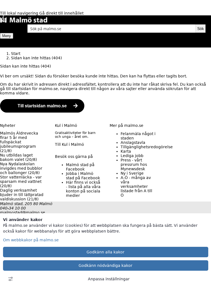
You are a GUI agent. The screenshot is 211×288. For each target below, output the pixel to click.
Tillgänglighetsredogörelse (147, 147)
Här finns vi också (83, 189)
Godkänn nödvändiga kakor (105, 265)
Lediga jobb (132, 155)
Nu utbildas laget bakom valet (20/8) (18, 157)
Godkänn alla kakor (105, 252)
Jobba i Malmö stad (83, 175)
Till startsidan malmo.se (42, 106)
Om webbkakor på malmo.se (31, 240)
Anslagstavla (133, 142)
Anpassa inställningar (109, 279)
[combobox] (111, 28)
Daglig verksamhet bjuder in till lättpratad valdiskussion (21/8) (21, 194)
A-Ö (136, 186)
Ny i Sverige (132, 173)
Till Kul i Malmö (69, 144)
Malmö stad (80, 167)
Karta (126, 151)
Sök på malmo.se (9, 28)
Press (134, 164)
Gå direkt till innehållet (61, 13)
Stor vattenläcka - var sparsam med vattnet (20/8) (21, 181)
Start (15, 53)
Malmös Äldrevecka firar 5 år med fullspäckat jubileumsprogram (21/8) (19, 142)
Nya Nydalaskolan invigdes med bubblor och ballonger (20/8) (21, 168)
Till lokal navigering (19, 13)
